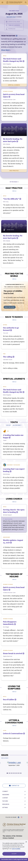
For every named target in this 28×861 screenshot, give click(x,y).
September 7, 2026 (14, 765)
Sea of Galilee (8, 699)
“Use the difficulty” (11, 199)
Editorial (5, 324)
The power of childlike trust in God (13, 292)
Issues (4, 755)
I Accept (14, 854)
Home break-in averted (12, 653)
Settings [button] (5, 807)
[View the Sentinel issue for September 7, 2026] (14, 762)
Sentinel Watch (10, 133)
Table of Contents (14, 25)
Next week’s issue (11, 17)
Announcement (6, 537)
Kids (8, 431)
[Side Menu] (2, 2)
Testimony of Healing (8, 91)
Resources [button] (5, 804)
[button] (14, 182)
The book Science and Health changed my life (12, 60)
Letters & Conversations (14, 721)
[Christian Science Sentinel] (14, 2)
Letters (4, 730)
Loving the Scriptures (14, 687)
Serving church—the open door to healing (13, 511)
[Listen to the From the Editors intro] (16, 35)
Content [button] (5, 798)
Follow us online (11, 817)
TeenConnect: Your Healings (13, 465)
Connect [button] (5, 791)
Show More (5, 50)
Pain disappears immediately (9, 623)
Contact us (15, 785)
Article (4, 55)
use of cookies (16, 849)
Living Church (14, 499)
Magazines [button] (5, 794)
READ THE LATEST (9, 307)
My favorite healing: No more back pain (12, 140)
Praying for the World (14, 274)
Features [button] (5, 801)
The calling (7, 357)
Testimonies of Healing (14, 575)
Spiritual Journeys (14, 85)
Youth (14, 422)
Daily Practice (14, 170)
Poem (4, 353)
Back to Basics (14, 317)
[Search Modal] (25, 2)
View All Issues (4, 758)
